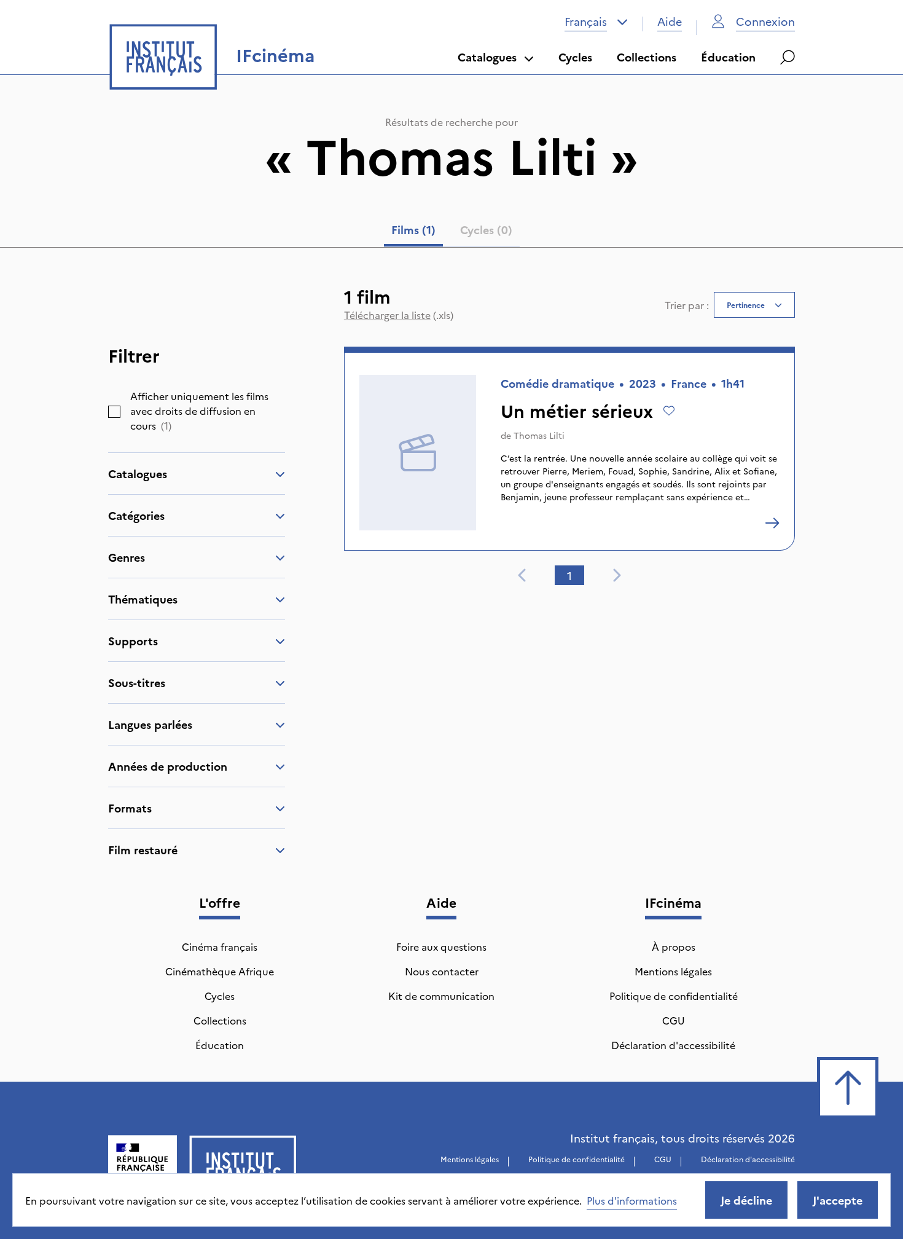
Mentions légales (673, 971)
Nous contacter (442, 971)
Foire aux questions (441, 946)
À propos (673, 946)
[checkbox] (114, 412)
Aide (669, 21)
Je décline (746, 1200)
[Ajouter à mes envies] (669, 410)
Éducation (728, 57)
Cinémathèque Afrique (219, 971)
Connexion (765, 21)
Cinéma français (219, 946)
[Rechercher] (787, 57)
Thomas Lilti (539, 435)
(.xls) (398, 314)
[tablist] (452, 232)
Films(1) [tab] (413, 229)
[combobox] (596, 21)
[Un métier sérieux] (772, 523)
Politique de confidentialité (673, 995)
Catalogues (487, 57)
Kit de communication (441, 995)
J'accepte (837, 1200)
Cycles (575, 57)
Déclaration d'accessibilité (673, 1045)
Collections (646, 57)
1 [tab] (569, 575)
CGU (673, 1020)
